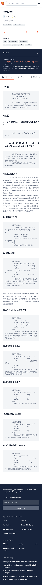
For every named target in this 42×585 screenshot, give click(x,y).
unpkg (21, 544)
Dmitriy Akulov (17, 492)
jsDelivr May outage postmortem (15, 580)
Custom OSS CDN (9, 534)
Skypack (22, 548)
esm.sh (36, 544)
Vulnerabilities (19, 25)
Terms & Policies (27, 525)
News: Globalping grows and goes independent (20, 576)
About (5, 521)
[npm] (26, 32)
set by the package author (22, 66)
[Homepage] (4, 32)
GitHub (5, 544)
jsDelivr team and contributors (24, 490)
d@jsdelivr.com (26, 529)
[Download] (37, 32)
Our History (7, 525)
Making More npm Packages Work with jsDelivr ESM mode (20, 566)
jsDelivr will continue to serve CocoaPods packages (18, 572)
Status (23, 521)
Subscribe (21, 508)
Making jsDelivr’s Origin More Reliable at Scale (20, 562)
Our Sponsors (8, 529)
